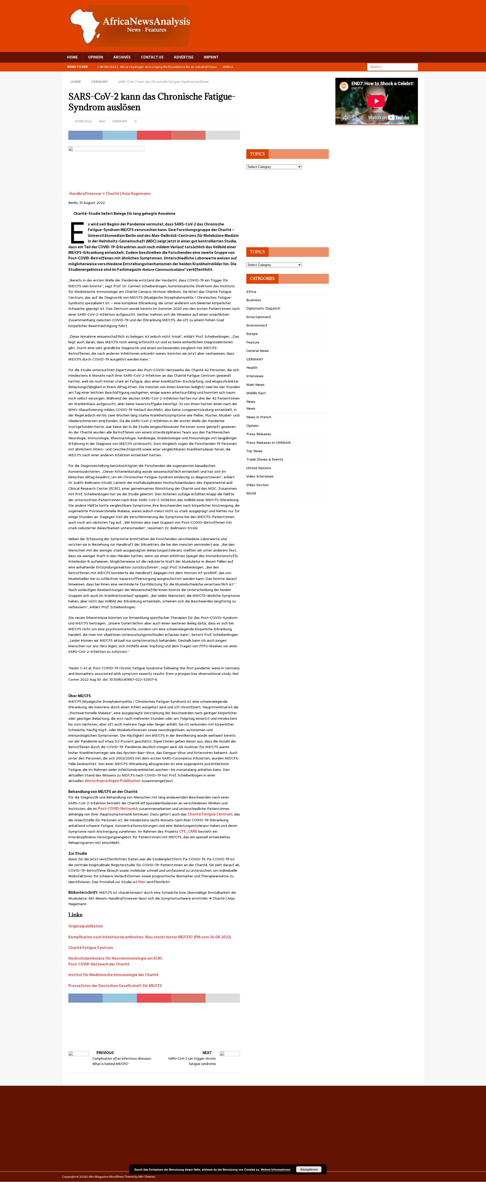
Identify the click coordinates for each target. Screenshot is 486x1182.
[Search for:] (392, 66)
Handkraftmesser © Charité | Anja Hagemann (109, 193)
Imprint (211, 57)
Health (251, 367)
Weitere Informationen (275, 1169)
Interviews (255, 376)
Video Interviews (260, 476)
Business (253, 300)
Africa (251, 291)
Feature (252, 342)
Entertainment (258, 317)
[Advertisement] (160, 1031)
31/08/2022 (83, 121)
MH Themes (146, 1176)
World (251, 493)
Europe (252, 333)
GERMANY (119, 121)
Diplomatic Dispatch (263, 308)
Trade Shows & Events (264, 459)
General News (257, 350)
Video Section (257, 485)
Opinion (252, 425)
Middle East (256, 393)
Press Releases (258, 434)
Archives (122, 57)
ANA (102, 121)
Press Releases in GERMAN (268, 442)
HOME (72, 57)
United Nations (258, 468)
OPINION (95, 57)
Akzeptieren (309, 1169)
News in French (258, 417)
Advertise (183, 57)
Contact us (152, 57)
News (250, 401)
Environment (256, 325)
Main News (255, 384)
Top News (254, 451)
